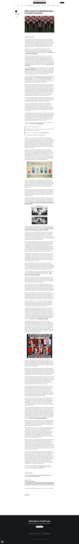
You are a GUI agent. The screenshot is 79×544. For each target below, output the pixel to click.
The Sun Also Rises (40, 123)
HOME (18, 5)
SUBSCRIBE (53, 5)
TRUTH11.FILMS (48, 5)
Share (16, 16)
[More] (61, 5)
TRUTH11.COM (17, 13)
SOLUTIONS (38, 5)
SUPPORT (58, 5)
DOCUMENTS (43, 5)
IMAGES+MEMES (29, 5)
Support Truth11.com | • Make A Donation (34, 533)
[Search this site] (15, 2)
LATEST (22, 5)
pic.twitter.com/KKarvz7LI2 (44, 132)
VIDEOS (34, 5)
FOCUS (25, 5)
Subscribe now (40, 526)
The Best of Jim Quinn (29, 472)
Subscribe (62, 2)
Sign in (58, 2)
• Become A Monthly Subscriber (45, 533)
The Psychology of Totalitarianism (31, 53)
